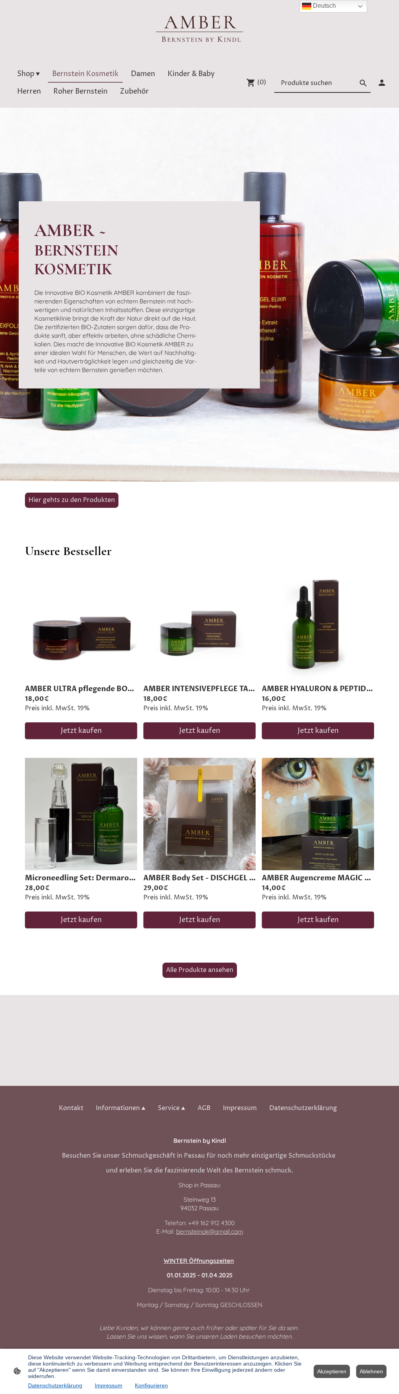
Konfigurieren (151, 1385)
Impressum (108, 1385)
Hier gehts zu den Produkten (71, 500)
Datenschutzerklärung (55, 1385)
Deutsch (323, 5)
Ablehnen (371, 1371)
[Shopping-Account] (382, 82)
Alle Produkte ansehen (199, 970)
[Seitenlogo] (199, 28)
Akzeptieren (331, 1371)
